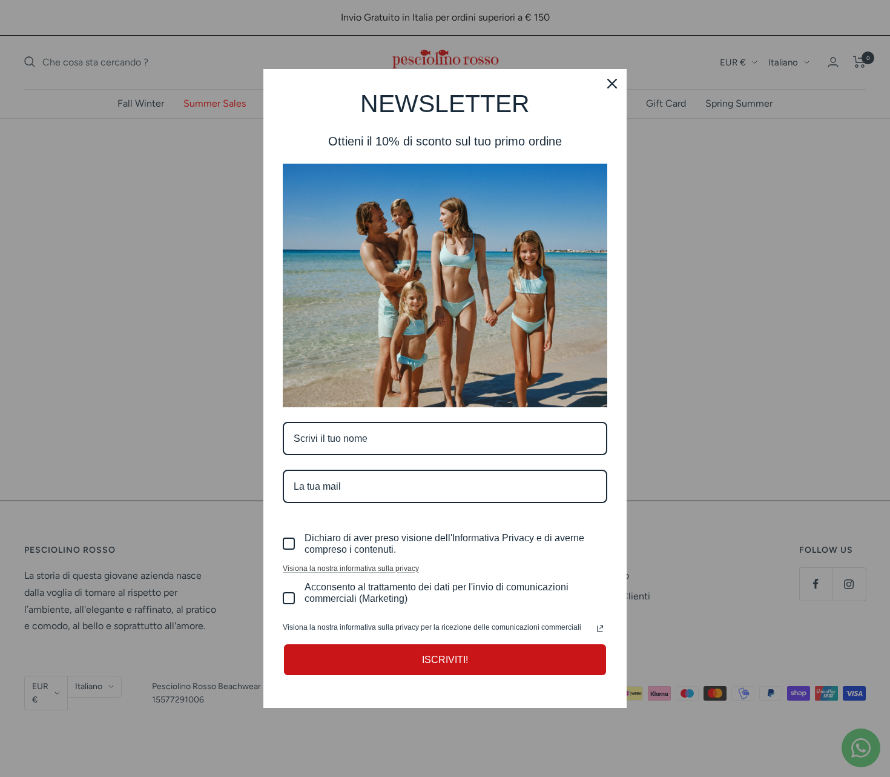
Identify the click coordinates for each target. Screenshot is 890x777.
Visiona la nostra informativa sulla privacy (351, 568)
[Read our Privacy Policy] (600, 628)
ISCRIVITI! (445, 660)
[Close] (612, 83)
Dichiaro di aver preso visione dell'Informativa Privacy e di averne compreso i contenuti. (444, 544)
